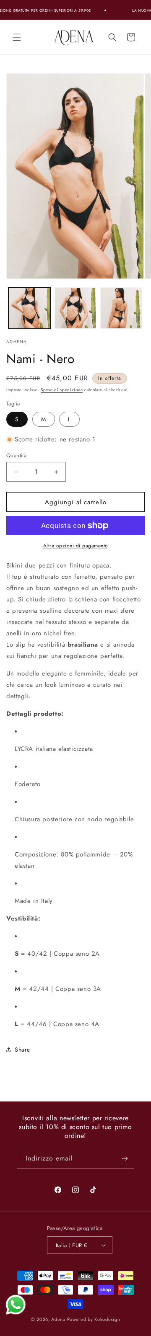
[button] (17, 37)
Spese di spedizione (62, 390)
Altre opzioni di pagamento (75, 545)
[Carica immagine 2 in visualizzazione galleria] (75, 308)
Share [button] (22, 1049)
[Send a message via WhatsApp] (15, 1304)
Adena (58, 1319)
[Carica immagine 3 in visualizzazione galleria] (121, 308)
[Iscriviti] (124, 1158)
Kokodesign (107, 1319)
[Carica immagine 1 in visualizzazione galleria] (29, 308)
